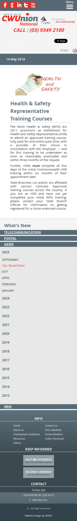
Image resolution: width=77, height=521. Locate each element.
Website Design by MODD (38, 515)
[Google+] (12, 7)
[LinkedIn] (19, 7)
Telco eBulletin (53, 430)
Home (16, 425)
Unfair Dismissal (54, 438)
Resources (19, 438)
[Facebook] (5, 7)
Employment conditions (26, 434)
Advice (17, 442)
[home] (38, 19)
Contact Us (51, 425)
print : (65, 50)
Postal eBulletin (54, 434)
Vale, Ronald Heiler (13, 265)
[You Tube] (33, 7)
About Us (18, 430)
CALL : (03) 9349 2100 (38, 30)
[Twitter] (26, 7)
